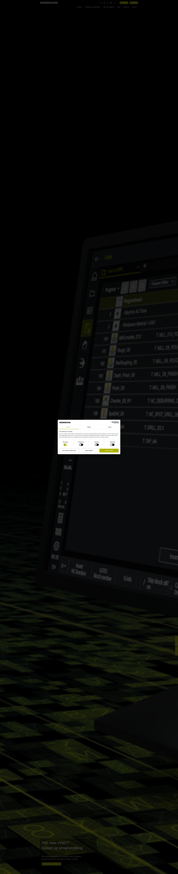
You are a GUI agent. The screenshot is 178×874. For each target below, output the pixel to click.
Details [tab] (89, 427)
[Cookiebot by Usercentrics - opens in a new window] (113, 422)
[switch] (81, 445)
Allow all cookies (109, 450)
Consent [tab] (68, 427)
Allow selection (89, 450)
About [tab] (109, 427)
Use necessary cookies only (69, 450)
